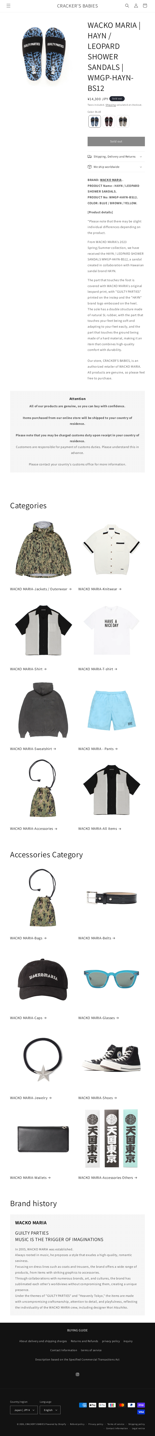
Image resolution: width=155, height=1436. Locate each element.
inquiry (128, 1341)
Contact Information (63, 1350)
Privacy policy (95, 1424)
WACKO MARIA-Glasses (96, 1017)
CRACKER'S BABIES (35, 1424)
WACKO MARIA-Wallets (28, 1177)
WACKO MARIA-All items (97, 828)
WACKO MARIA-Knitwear (97, 589)
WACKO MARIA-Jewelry (28, 1097)
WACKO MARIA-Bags (26, 938)
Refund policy (77, 1424)
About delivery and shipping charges (43, 1341)
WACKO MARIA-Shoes (95, 1097)
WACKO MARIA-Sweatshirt (31, 748)
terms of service (91, 1350)
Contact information (117, 1428)
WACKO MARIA (111, 180)
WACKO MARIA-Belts (94, 938)
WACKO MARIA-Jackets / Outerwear (38, 589)
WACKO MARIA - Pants (95, 748)
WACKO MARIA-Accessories (31, 828)
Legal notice (138, 1428)
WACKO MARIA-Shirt (26, 669)
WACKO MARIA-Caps (26, 1017)
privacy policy (111, 1341)
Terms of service (115, 1424)
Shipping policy (136, 1424)
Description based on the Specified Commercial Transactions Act (77, 1359)
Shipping (111, 104)
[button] (8, 5)
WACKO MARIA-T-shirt (95, 669)
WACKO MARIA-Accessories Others (105, 1177)
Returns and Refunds (84, 1341)
